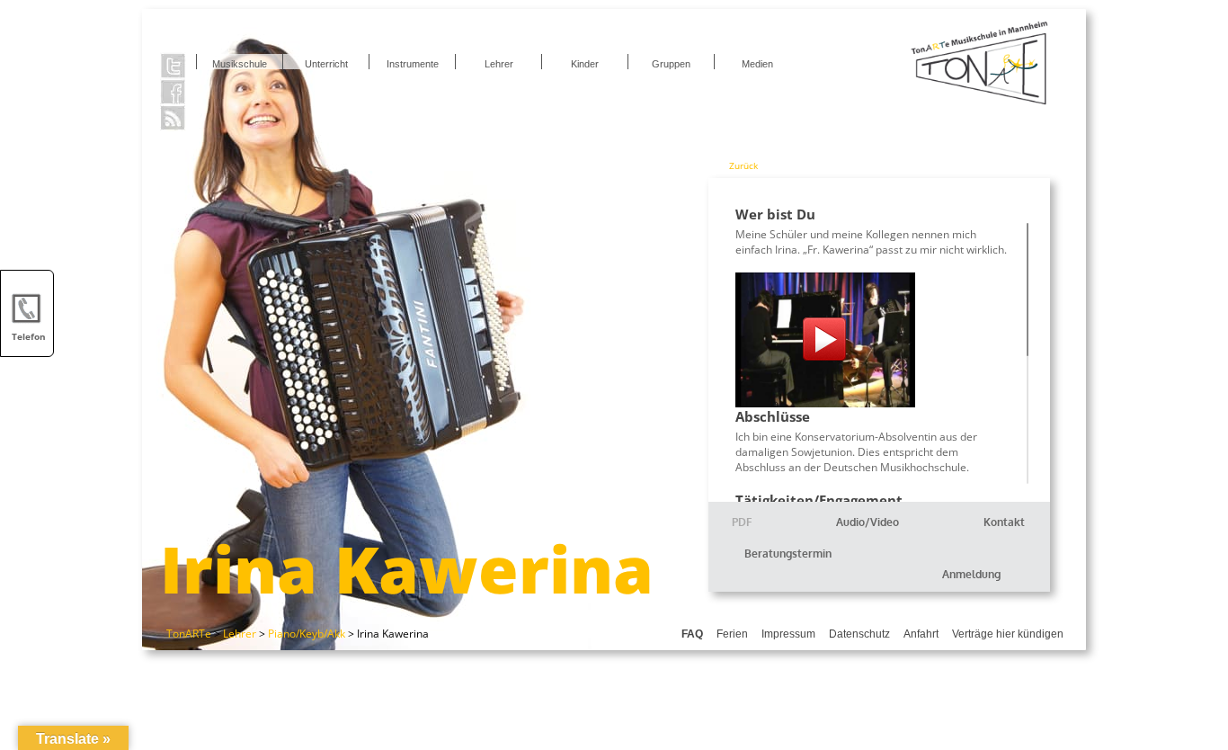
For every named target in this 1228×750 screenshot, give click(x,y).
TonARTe (188, 633)
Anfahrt (921, 634)
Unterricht (326, 63)
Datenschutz (859, 634)
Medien (757, 63)
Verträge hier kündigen (1007, 634)
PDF (742, 522)
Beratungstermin (788, 553)
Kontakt (1004, 522)
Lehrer (499, 63)
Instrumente (413, 63)
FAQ (692, 634)
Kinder (585, 63)
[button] (1188, 710)
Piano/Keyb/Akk (306, 633)
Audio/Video (867, 522)
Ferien (732, 634)
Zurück (743, 165)
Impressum (788, 634)
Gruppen (671, 63)
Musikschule (239, 63)
